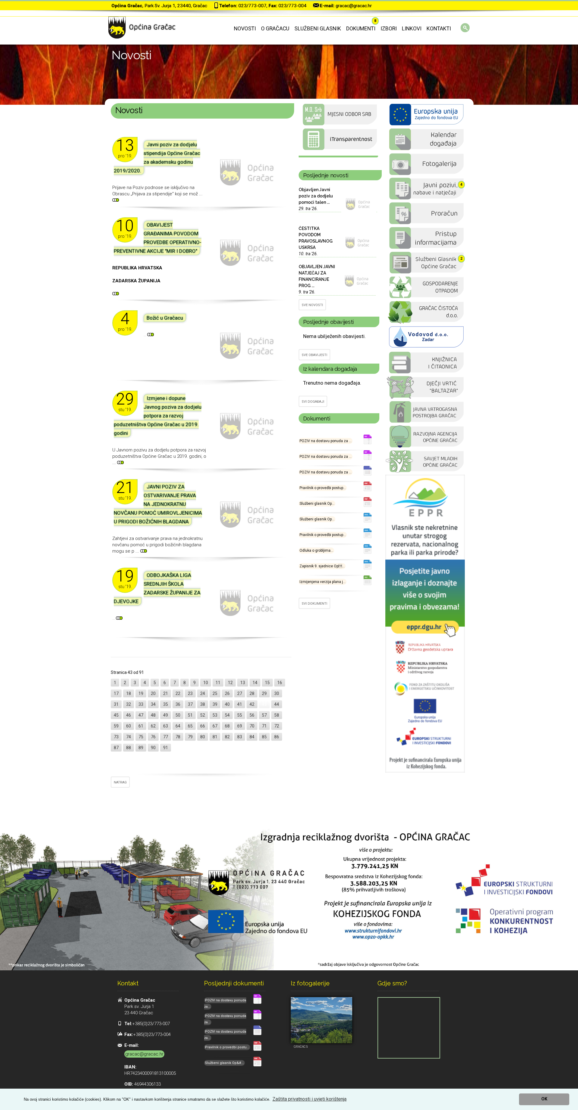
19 (140, 693)
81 (215, 736)
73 (116, 736)
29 (264, 693)
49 (165, 715)
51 (190, 715)
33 (140, 704)
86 (276, 736)
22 (178, 693)
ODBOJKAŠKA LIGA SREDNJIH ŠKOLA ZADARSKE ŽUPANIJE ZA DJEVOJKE (157, 588)
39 (215, 704)
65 (190, 726)
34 (153, 704)
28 (252, 693)
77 (165, 736)
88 (128, 747)
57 (264, 715)
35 (165, 704)
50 (178, 715)
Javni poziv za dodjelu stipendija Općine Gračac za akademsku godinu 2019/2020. (157, 157)
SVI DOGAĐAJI (313, 402)
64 (178, 726)
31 (116, 704)
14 (255, 682)
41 (239, 704)
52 (202, 715)
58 (276, 715)
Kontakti (439, 29)
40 (227, 704)
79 (190, 736)
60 (128, 726)
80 (202, 736)
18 (128, 693)
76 (153, 736)
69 (239, 726)
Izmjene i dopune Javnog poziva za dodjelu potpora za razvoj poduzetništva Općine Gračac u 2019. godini (157, 415)
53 (215, 715)
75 (140, 736)
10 (205, 682)
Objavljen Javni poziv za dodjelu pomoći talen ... (316, 196)
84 (252, 736)
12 (230, 682)
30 (276, 693)
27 (239, 693)
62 (153, 726)
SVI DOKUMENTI (314, 604)
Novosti (245, 29)
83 (239, 736)
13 (242, 682)
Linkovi (411, 29)
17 (116, 693)
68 (227, 726)
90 (153, 747)
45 (116, 715)
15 (267, 682)
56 (252, 715)
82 (227, 736)
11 (218, 682)
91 (165, 747)
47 (140, 715)
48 (153, 715)
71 (264, 726)
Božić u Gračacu (165, 318)
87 (116, 747)
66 (202, 726)
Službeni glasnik (317, 29)
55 (239, 715)
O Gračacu (275, 29)
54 (227, 715)
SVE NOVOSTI (312, 305)
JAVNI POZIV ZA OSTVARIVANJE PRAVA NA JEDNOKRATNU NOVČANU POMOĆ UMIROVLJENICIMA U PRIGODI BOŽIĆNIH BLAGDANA (158, 504)
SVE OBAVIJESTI (314, 355)
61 (140, 726)
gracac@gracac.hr (354, 5)
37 (190, 704)
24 (202, 693)
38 (202, 704)
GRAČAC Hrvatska (338, 156)
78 (178, 736)
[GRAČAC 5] (321, 1020)
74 (128, 736)
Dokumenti (360, 29)
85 (264, 736)
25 (215, 693)
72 (276, 726)
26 (227, 693)
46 (128, 715)
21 (165, 693)
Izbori (389, 29)
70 (252, 726)
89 (140, 747)
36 (178, 704)
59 (116, 726)
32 (128, 704)
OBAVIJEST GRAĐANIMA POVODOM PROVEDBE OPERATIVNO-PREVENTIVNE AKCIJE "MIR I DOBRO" (157, 238)
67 (215, 726)
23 (190, 693)
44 (276, 704)
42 (252, 704)
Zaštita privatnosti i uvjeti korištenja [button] (309, 1099)
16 (279, 682)
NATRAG (120, 782)
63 (165, 726)
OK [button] (544, 1099)
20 (153, 693)
